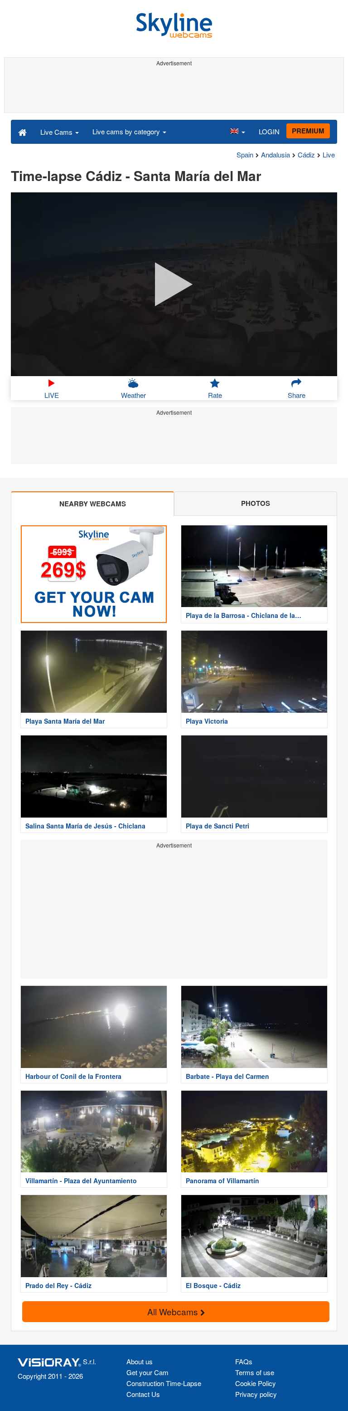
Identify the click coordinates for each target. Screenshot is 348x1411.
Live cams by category (127, 131)
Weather (133, 395)
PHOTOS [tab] (255, 503)
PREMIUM (308, 131)
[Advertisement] (174, 89)
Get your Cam (147, 1372)
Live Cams (57, 132)
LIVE (51, 395)
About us (139, 1361)
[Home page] (22, 131)
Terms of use (254, 1372)
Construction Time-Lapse (163, 1383)
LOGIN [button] (269, 131)
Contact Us (143, 1394)
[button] (237, 131)
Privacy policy (256, 1394)
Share (296, 395)
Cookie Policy (255, 1383)
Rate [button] (215, 395)
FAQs (243, 1361)
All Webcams (173, 1311)
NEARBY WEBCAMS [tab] (92, 504)
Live (329, 154)
